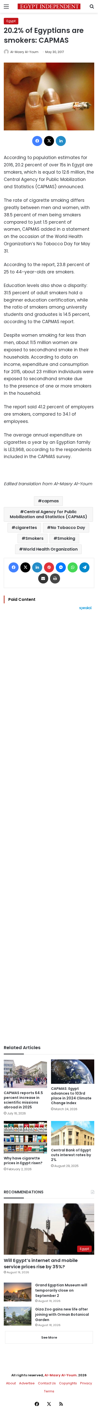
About (11, 1383)
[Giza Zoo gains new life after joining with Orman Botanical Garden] (17, 1316)
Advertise (27, 1383)
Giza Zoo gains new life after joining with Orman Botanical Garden (62, 1314)
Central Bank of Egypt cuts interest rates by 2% (71, 1155)
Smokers (34, 538)
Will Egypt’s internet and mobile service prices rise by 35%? (41, 1263)
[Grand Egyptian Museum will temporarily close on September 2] (17, 1292)
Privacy (86, 1383)
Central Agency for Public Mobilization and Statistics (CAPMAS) (48, 514)
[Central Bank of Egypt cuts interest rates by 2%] (72, 1133)
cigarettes (26, 527)
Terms (49, 1391)
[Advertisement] (49, 827)
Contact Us (47, 1383)
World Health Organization (50, 549)
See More (49, 1337)
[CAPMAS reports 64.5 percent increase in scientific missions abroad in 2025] (25, 1073)
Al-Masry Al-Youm (24, 52)
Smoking (66, 538)
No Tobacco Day (68, 527)
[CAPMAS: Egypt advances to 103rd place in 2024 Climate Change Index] (72, 1071)
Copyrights (68, 1383)
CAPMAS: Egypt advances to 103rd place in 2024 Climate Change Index (71, 1095)
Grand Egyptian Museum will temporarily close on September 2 (61, 1290)
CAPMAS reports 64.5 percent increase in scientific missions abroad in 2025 (23, 1100)
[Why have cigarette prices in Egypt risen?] (25, 1137)
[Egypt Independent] (49, 6)
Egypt (11, 21)
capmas (50, 501)
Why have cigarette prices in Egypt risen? (23, 1160)
